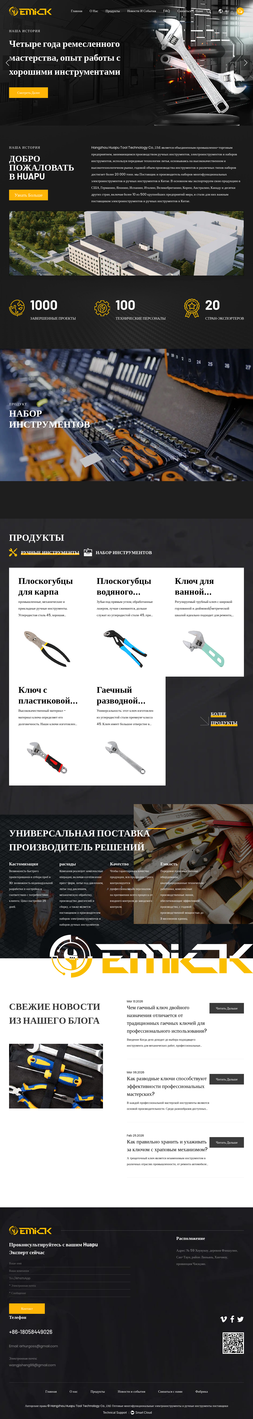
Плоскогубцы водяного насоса (124, 591)
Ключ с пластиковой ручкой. (44, 700)
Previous (7, 63)
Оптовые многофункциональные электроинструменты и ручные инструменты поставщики (170, 1406)
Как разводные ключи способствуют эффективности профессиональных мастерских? (167, 1086)
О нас (94, 11)
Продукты (113, 11)
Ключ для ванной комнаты (194, 591)
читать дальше (227, 1008)
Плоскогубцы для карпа (45, 586)
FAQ (166, 11)
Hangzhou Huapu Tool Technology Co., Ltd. (81, 1406)
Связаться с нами (190, 11)
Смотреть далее (28, 92)
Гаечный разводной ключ (117, 700)
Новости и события (141, 11)
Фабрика (201, 1391)
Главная (76, 11)
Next (245, 63)
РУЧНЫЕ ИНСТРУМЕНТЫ (47, 418)
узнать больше (28, 195)
